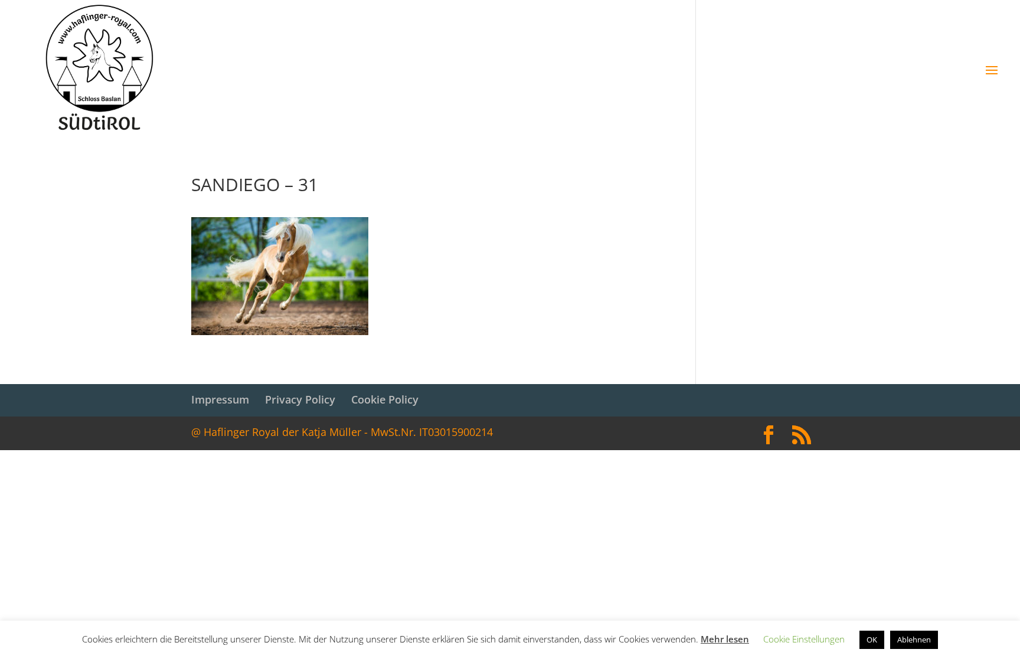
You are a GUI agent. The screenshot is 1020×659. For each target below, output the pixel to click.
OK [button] (872, 639)
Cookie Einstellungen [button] (804, 639)
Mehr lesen (725, 639)
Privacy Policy (300, 399)
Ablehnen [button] (914, 639)
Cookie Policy (385, 399)
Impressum (220, 399)
